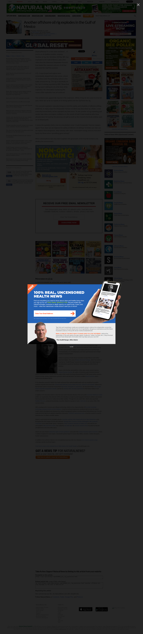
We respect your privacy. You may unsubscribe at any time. (50, 318)
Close (71, 346)
